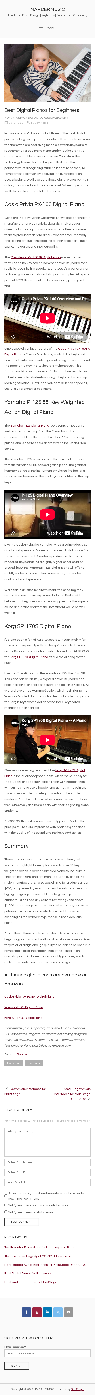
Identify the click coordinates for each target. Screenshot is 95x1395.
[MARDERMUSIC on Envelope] (68, 1312)
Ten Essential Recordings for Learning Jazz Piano (39, 1247)
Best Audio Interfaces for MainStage (30, 1282)
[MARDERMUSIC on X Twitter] (58, 1312)
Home (8, 117)
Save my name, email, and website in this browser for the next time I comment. (49, 1196)
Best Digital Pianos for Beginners (27, 1273)
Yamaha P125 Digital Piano (30, 425)
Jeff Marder (42, 122)
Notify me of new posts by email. (31, 1212)
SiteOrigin (77, 1389)
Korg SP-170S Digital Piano (29, 657)
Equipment (13, 1063)
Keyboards (34, 1063)
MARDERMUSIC (47, 9)
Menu (50, 28)
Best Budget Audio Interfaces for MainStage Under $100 (72, 1094)
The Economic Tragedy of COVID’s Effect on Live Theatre (45, 1256)
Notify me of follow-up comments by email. (38, 1205)
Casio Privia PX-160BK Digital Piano (36, 257)
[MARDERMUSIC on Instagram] (37, 1312)
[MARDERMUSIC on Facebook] (26, 1312)
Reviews (20, 117)
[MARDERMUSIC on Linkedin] (47, 1312)
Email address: (15, 1347)
